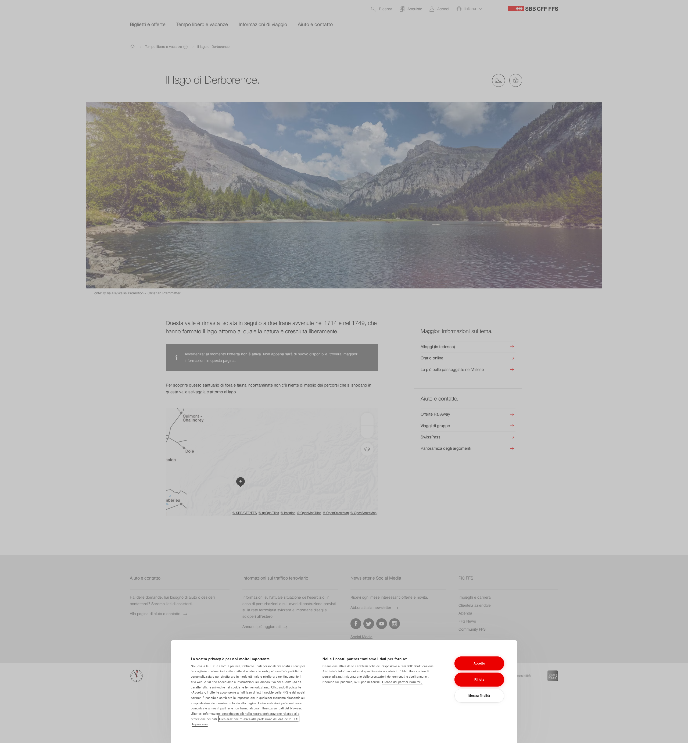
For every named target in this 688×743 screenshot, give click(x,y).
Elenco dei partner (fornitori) (402, 682)
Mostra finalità (479, 695)
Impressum (200, 724)
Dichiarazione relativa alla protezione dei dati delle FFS (258, 719)
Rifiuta (479, 679)
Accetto (479, 663)
